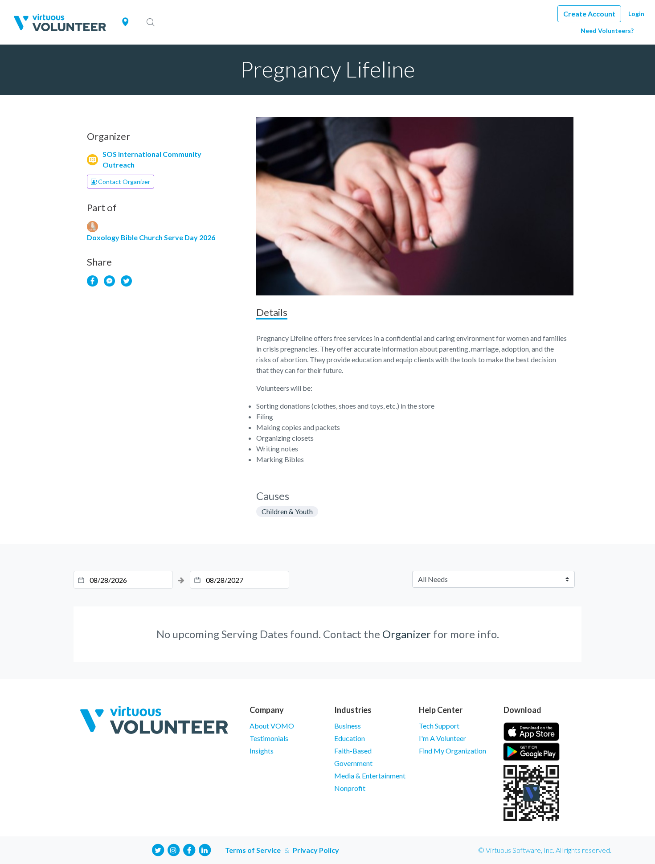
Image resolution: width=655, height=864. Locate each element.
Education (349, 738)
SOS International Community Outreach (151, 159)
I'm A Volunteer (442, 738)
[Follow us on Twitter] (158, 849)
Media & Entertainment (369, 775)
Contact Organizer (123, 181)
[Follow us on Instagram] (173, 849)
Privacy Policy (316, 850)
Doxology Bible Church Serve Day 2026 (151, 237)
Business (347, 725)
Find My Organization (452, 750)
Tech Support (439, 725)
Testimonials (269, 738)
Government (353, 763)
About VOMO (272, 725)
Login (636, 13)
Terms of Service (253, 850)
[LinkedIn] (204, 849)
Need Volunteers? (607, 30)
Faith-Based (353, 750)
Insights (262, 750)
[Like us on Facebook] (189, 849)
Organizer (406, 633)
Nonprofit (349, 788)
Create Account (589, 13)
